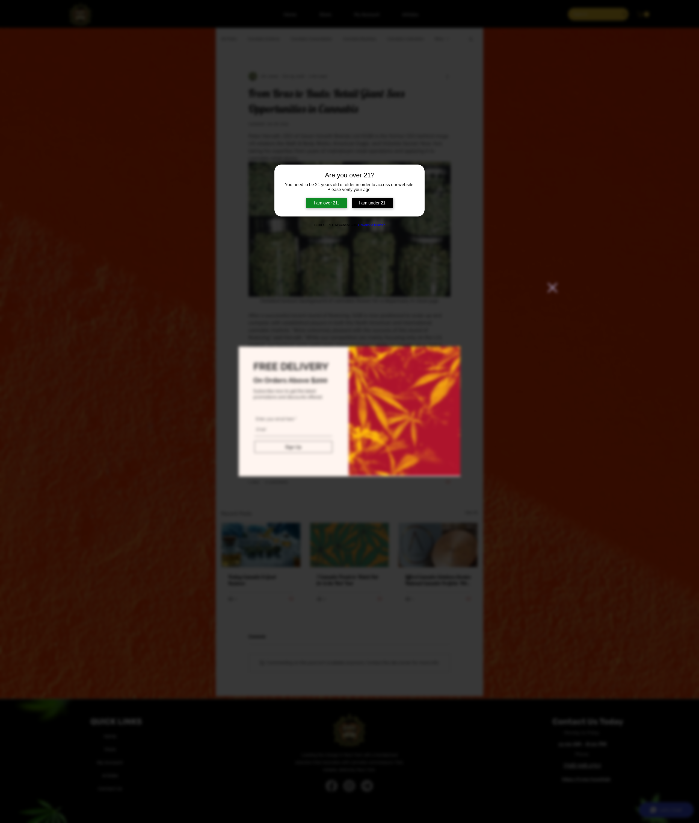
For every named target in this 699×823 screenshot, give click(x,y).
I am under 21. (373, 203)
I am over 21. (326, 203)
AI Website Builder (371, 225)
